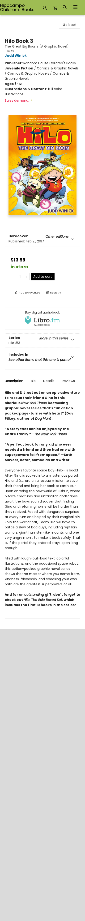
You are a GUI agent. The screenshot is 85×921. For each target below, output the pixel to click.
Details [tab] (48, 380)
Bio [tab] (33, 380)
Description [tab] (14, 380)
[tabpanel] (42, 504)
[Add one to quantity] (26, 276)
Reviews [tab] (68, 380)
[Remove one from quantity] (14, 276)
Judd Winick (16, 55)
